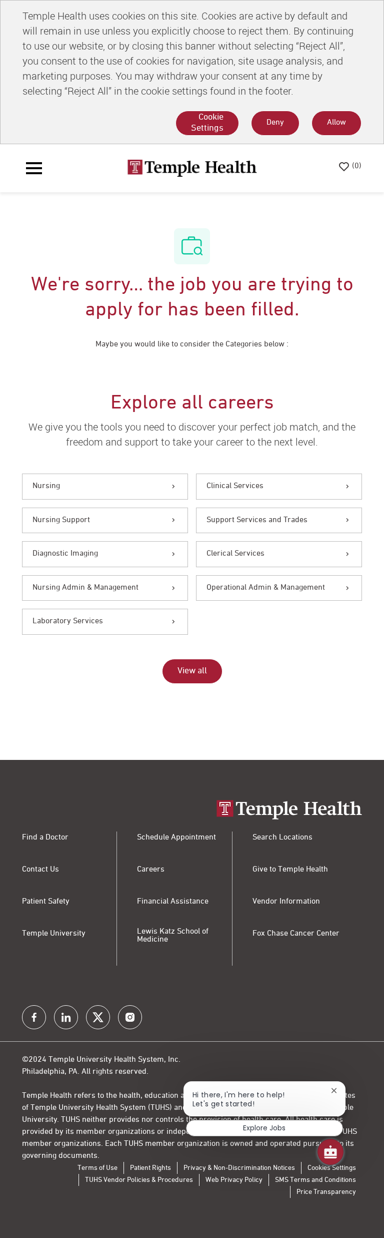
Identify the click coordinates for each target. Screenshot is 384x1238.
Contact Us (40, 870)
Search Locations (282, 838)
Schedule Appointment (176, 838)
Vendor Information (286, 902)
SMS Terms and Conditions (315, 1179)
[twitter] (98, 1017)
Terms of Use (98, 1167)
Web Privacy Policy (234, 1179)
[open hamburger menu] (34, 168)
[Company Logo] (192, 168)
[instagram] (130, 1017)
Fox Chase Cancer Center (296, 934)
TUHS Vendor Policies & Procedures (139, 1179)
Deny (275, 123)
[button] (192, 671)
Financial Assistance (172, 902)
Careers (150, 870)
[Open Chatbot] (331, 1152)
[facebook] (34, 1017)
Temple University (54, 934)
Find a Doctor (45, 838)
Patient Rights (150, 1167)
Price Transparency (326, 1191)
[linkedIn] (66, 1017)
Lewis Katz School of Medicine (172, 936)
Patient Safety (46, 902)
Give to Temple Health (290, 870)
